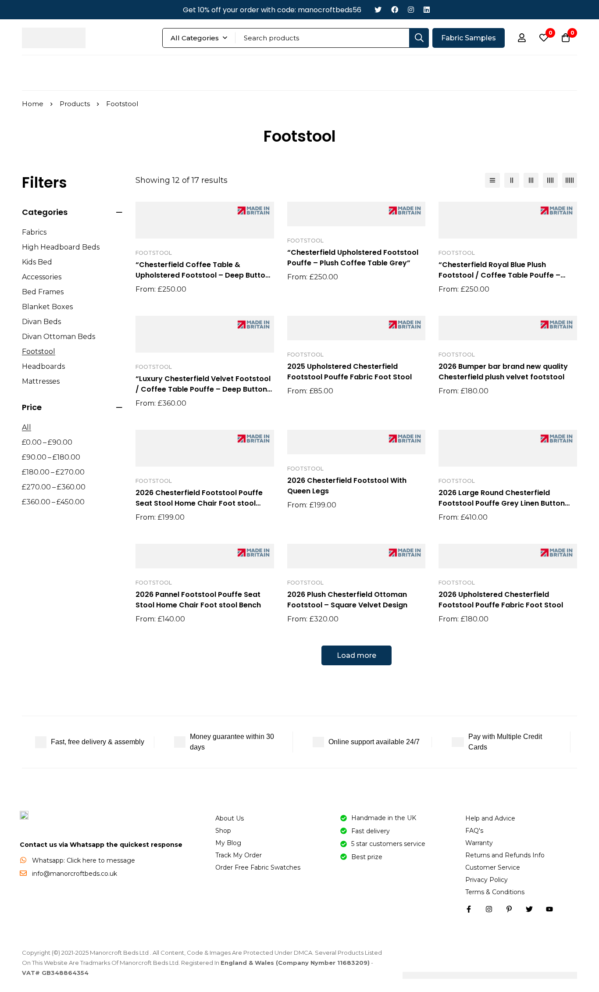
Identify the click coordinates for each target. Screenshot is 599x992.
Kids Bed (37, 262)
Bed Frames (43, 292)
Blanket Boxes (47, 307)
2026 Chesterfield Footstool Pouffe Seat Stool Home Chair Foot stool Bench (199, 503)
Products (75, 104)
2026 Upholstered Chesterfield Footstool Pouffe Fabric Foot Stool (501, 599)
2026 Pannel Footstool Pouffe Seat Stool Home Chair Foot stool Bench (198, 599)
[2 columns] (511, 180)
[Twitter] (378, 9)
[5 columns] (569, 180)
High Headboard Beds (61, 247)
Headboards (43, 366)
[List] (492, 180)
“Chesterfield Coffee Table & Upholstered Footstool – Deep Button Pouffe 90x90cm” (202, 275)
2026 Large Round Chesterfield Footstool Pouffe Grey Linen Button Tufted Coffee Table (502, 503)
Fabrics (34, 232)
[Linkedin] (427, 9)
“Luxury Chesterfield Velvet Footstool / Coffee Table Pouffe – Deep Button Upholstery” (203, 389)
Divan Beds (41, 322)
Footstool (38, 351)
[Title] (549, 909)
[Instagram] (411, 9)
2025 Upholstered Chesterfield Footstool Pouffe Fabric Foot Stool (349, 371)
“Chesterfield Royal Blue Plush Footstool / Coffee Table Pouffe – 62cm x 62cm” (499, 275)
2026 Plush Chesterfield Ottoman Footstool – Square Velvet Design (347, 599)
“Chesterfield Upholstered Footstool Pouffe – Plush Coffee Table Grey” (352, 257)
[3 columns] (531, 180)
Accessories (41, 277)
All (26, 427)
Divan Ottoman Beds (58, 336)
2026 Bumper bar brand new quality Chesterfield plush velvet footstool (503, 371)
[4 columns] (550, 180)
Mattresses (41, 381)
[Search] (419, 38)
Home (32, 104)
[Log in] (522, 38)
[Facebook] (394, 9)
